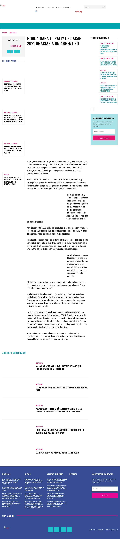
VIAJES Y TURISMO (10, 81)
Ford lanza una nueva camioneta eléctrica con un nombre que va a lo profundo (60, 431)
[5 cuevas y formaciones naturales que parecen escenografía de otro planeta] (13, 134)
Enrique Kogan (16, 46)
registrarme (104, 138)
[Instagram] (11, 51)
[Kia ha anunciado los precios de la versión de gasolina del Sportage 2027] (13, 165)
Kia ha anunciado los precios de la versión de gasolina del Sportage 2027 (12, 180)
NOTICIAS (13, 32)
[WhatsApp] (69, 109)
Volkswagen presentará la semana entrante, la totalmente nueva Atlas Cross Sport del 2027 (59, 410)
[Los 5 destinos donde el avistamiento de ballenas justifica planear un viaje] (95, 99)
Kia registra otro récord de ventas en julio (57, 452)
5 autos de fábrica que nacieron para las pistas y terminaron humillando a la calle (108, 75)
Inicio (4, 32)
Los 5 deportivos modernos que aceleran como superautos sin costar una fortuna (33, 496)
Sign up (104, 495)
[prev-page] (92, 109)
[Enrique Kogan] (8, 46)
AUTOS (6, 174)
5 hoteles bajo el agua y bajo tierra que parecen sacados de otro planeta (108, 63)
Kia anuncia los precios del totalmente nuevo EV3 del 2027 (62, 389)
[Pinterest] (62, 109)
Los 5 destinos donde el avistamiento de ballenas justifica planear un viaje (108, 101)
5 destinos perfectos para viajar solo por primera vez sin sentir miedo (13, 87)
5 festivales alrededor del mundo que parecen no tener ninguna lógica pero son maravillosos (13, 118)
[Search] (103, 7)
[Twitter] (15, 51)
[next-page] (95, 109)
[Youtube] (18, 51)
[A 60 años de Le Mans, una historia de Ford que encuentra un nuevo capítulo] (17, 366)
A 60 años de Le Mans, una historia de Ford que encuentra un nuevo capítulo (58, 367)
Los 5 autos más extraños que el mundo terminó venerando (34, 489)
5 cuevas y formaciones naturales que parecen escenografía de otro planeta (13, 149)
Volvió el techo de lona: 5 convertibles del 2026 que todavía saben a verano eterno (108, 88)
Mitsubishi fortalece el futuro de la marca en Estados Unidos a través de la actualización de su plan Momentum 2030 (34, 505)
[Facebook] (8, 51)
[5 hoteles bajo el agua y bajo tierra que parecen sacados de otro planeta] (95, 62)
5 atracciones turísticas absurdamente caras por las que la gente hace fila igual (108, 49)
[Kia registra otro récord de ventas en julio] (17, 451)
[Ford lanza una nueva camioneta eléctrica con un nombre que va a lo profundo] (17, 430)
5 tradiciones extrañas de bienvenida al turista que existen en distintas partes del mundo (56, 504)
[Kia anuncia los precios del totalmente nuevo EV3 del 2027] (17, 387)
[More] (77, 109)
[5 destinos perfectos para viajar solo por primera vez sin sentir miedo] (13, 71)
